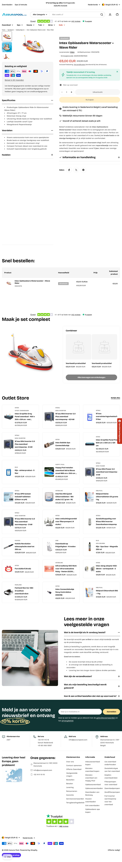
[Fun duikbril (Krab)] (8, 569)
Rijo (16, 467)
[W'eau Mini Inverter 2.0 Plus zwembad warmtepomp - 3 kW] (8, 522)
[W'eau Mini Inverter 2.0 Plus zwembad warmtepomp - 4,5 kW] (49, 416)
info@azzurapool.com (42, 770)
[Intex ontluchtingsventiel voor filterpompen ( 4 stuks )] (49, 522)
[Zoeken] (101, 14)
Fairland (18, 585)
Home (3, 30)
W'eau (57, 408)
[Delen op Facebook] (69, 170)
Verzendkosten (79, 65)
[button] (119, 431)
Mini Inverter (60, 410)
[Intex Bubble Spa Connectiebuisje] (49, 444)
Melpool (99, 491)
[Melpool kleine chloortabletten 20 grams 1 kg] (89, 497)
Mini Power (100, 466)
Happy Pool (59, 464)
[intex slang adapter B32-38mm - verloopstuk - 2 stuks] (89, 569)
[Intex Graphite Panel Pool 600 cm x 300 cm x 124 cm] (89, 444)
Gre (56, 540)
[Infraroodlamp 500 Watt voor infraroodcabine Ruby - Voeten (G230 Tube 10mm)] (49, 569)
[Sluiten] (117, 71)
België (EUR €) (111, 5)
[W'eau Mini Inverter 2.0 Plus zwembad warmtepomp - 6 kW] (8, 444)
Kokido (17, 540)
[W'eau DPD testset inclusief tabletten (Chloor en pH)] (8, 497)
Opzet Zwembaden (22, 410)
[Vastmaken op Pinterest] (83, 170)
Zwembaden (7, 5)
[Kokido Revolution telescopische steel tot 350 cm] (8, 546)
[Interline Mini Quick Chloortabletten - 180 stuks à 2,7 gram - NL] (49, 497)
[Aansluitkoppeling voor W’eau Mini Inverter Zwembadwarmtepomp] (89, 522)
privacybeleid (67, 721)
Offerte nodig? (114, 850)
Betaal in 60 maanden (14, 80)
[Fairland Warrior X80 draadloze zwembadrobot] (8, 592)
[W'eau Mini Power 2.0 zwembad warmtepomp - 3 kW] (89, 472)
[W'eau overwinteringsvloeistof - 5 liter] (89, 416)
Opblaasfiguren (20, 30)
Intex (72, 52)
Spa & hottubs (21, 5)
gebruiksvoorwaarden (105, 718)
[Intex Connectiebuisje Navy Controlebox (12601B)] (49, 592)
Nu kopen (90, 100)
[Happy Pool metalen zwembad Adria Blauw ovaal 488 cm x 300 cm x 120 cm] (49, 472)
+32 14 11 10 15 (39, 774)
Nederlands (93, 5)
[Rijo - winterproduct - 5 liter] (8, 472)
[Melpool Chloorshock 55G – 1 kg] (89, 592)
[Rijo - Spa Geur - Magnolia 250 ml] (89, 546)
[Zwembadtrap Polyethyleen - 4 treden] (49, 546)
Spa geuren (100, 543)
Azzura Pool (14, 850)
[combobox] (67, 14)
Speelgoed (11, 30)
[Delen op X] (76, 170)
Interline (59, 491)
